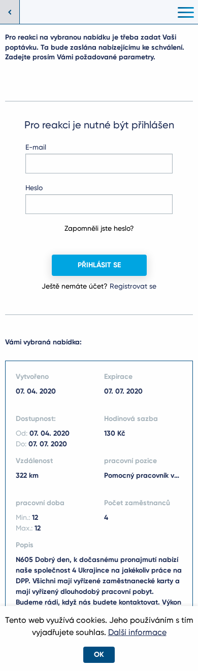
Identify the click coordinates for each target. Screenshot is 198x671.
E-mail (35, 147)
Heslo (34, 188)
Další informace (137, 632)
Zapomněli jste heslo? (99, 228)
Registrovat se (133, 286)
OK (99, 654)
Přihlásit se (99, 265)
